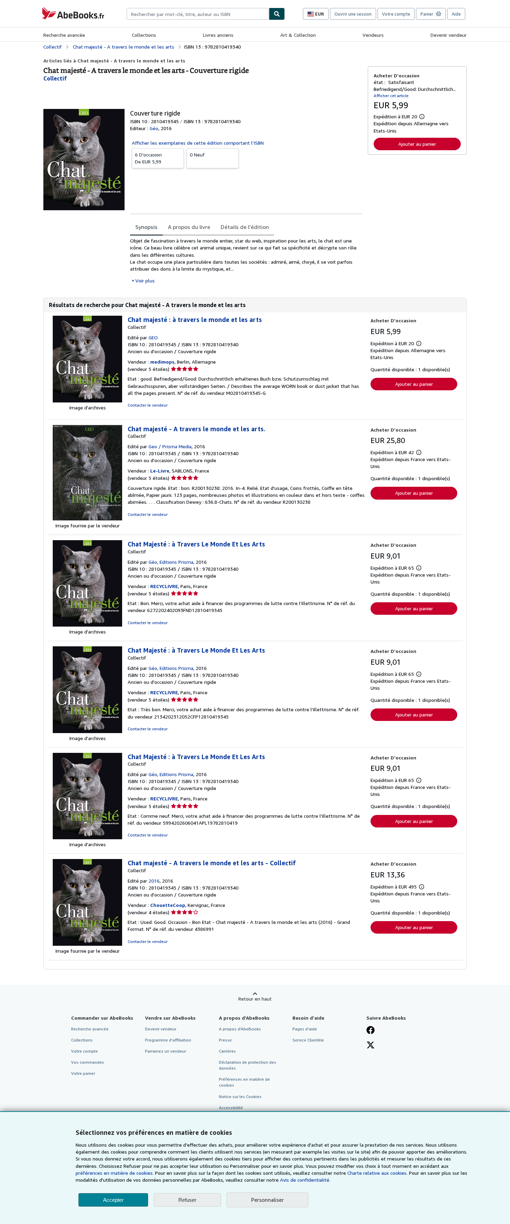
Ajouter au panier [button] (417, 144)
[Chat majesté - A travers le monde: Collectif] (87, 518)
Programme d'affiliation (168, 1040)
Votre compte (396, 14)
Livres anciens (218, 35)
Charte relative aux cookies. (378, 1173)
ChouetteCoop (167, 905)
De (148, 158)
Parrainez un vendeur (165, 1051)
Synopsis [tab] (146, 226)
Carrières (227, 1051)
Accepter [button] (113, 1200)
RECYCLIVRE (164, 586)
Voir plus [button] (145, 280)
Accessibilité (231, 1107)
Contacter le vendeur (148, 405)
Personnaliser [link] (267, 1200)
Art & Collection (298, 35)
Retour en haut (255, 999)
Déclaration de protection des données (247, 1065)
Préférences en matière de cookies (244, 1082)
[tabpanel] (246, 260)
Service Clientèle (308, 1040)
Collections (144, 35)
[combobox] (198, 14)
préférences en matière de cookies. (115, 1173)
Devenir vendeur (449, 35)
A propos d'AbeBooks (240, 1028)
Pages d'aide (304, 1028)
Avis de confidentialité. (305, 1180)
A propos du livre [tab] (189, 226)
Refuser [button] (187, 1200)
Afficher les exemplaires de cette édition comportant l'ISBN (198, 143)
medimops (162, 362)
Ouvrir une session (353, 14)
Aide (456, 14)
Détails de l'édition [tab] (245, 226)
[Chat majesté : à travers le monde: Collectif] (87, 400)
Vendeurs (373, 35)
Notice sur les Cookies (240, 1096)
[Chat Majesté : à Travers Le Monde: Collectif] (87, 625)
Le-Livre (159, 471)
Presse (225, 1040)
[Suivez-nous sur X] (370, 1045)
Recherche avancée (64, 35)
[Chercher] (276, 14)
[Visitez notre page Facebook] (370, 1030)
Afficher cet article (391, 95)
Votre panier (83, 1073)
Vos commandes (87, 1062)
